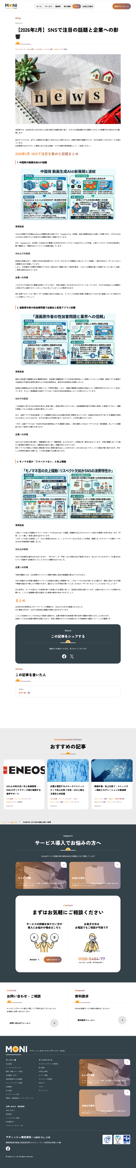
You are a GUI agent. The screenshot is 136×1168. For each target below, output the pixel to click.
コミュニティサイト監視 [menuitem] (14, 1083)
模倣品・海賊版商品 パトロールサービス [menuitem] (19, 1098)
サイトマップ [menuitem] (43, 1090)
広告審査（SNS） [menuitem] (12, 1075)
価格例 (57, 6)
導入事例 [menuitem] (42, 1068)
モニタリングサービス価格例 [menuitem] (48, 1064)
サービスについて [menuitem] (45, 1060)
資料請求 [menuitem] (9, 1114)
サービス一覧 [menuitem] (11, 1060)
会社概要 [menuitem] (9, 1122)
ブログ (76, 6)
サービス (48, 6)
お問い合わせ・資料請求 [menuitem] (15, 1106)
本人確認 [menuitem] (9, 1090)
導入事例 (67, 6)
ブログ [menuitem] (41, 1087)
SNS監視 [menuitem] (9, 1064)
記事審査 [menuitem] (9, 1087)
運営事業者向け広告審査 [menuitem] (14, 1079)
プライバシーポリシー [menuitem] (13, 1125)
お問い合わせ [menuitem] (10, 1110)
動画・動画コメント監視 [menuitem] (14, 1071)
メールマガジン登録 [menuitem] (12, 1118)
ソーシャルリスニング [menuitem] (13, 1068)
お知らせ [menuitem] (42, 1083)
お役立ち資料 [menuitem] (43, 1071)
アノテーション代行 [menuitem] (12, 1094)
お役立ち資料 (88, 6)
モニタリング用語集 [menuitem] (45, 1079)
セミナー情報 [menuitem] (43, 1075)
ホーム (39, 6)
